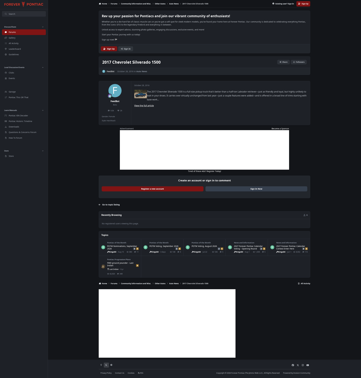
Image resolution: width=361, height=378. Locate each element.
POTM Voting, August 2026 (204, 246)
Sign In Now (256, 188)
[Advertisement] (204, 150)
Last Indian (114, 269)
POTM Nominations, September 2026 (122, 247)
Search (12, 14)
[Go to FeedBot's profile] (103, 71)
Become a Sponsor (280, 128)
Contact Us (119, 373)
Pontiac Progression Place (119, 259)
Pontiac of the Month (116, 242)
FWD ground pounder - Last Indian (120, 264)
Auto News (141, 71)
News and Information (244, 242)
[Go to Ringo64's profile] (103, 247)
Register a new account (152, 188)
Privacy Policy (106, 373)
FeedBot (115, 101)
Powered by (296, 373)
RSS (141, 373)
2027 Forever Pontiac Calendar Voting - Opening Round (248, 247)
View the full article (144, 105)
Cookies (131, 373)
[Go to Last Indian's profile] (103, 267)
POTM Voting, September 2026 (163, 246)
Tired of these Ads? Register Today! (204, 171)
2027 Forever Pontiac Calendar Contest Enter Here (290, 247)
